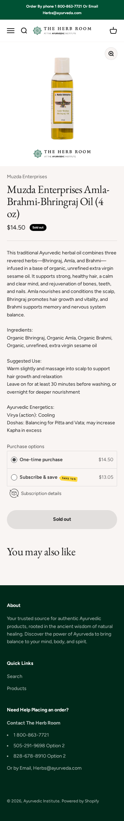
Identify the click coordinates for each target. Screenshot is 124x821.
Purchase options (25, 446)
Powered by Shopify (80, 801)
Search (14, 676)
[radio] (14, 460)
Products (17, 688)
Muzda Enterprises (27, 177)
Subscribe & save (48, 477)
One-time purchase (41, 460)
